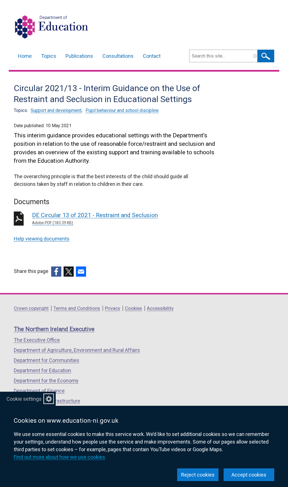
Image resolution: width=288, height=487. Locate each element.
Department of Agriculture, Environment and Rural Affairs (77, 350)
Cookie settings (24, 399)
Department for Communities (46, 360)
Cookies (133, 308)
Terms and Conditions (76, 308)
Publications (79, 56)
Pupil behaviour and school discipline (122, 110)
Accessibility (160, 308)
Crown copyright (31, 308)
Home (25, 56)
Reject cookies (198, 475)
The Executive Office (37, 340)
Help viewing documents (41, 239)
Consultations (118, 56)
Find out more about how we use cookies (59, 457)
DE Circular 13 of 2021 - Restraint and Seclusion (95, 218)
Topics (48, 56)
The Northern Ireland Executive (54, 329)
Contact (152, 56)
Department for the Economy (46, 381)
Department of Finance (39, 391)
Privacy (112, 308)
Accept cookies (248, 475)
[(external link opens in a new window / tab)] (56, 271)
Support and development (56, 110)
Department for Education (42, 370)
